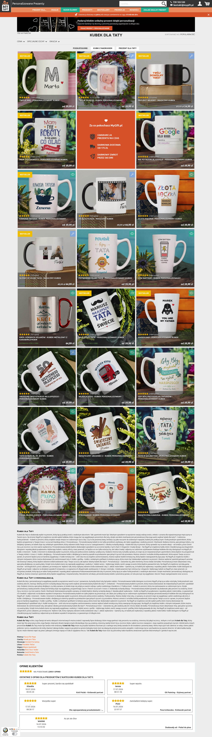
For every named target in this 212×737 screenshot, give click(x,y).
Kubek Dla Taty (29, 655)
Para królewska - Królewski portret (175, 710)
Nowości (134, 10)
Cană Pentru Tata (32, 652)
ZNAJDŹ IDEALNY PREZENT (155, 10)
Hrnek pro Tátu (30, 639)
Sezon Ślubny (70, 10)
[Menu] (18, 728)
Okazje (54, 10)
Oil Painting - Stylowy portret (178, 692)
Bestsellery (103, 10)
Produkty (87, 10)
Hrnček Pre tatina (32, 642)
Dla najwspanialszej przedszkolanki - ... (86, 710)
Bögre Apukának (29, 647)
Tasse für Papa (30, 637)
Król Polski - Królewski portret (89, 692)
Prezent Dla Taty (128, 48)
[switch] (14, 733)
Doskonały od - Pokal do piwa (178, 727)
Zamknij (208, 14)
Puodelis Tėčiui (28, 645)
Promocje (119, 10)
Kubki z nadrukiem (102, 48)
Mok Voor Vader (31, 650)
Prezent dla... (39, 10)
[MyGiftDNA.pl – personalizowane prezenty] (5, 6)
